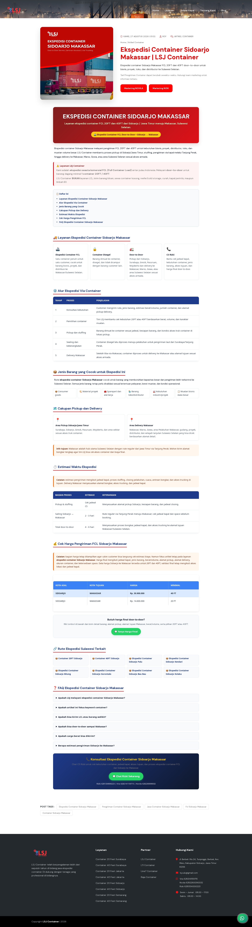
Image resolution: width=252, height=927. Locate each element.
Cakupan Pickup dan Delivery (74, 210)
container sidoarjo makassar (56, 813)
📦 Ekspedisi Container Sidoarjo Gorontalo (103, 672)
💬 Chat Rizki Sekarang (126, 776)
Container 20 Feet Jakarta (110, 871)
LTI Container (148, 865)
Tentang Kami (208, 10)
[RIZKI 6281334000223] (227, 905)
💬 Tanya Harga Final (126, 631)
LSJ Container (148, 859)
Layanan (169, 10)
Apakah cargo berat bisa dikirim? (76, 735)
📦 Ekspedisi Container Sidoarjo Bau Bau (140, 672)
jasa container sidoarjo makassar (163, 806)
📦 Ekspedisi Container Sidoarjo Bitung (66, 672)
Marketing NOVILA (133, 88)
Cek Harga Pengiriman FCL (72, 218)
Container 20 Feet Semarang (111, 895)
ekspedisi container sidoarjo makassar (77, 806)
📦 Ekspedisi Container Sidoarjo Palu (140, 660)
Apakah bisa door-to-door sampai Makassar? (82, 726)
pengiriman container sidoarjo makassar (121, 806)
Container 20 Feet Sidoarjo (110, 883)
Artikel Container (183, 36)
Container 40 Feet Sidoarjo (110, 889)
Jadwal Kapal (187, 10)
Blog (223, 10)
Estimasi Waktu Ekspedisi (72, 214)
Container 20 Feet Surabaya (111, 859)
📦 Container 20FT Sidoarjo (68, 658)
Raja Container (148, 877)
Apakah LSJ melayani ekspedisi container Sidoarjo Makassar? (91, 697)
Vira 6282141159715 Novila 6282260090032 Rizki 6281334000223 (191, 882)
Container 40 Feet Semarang (111, 901)
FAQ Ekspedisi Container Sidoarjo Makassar (81, 222)
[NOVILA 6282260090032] (227, 892)
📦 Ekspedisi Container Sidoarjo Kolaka (177, 672)
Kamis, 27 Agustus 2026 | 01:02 (139, 36)
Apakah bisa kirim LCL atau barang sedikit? (82, 716)
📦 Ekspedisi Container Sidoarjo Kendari (177, 660)
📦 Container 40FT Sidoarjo (105, 658)
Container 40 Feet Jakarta (110, 877)
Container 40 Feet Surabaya (111, 865)
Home (156, 10)
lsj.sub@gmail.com (189, 873)
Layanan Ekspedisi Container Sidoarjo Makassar (83, 198)
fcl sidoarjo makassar (196, 806)
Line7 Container (149, 871)
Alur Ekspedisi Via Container (73, 202)
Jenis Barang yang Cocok (71, 206)
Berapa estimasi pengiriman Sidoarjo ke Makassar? (86, 745)
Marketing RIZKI (161, 88)
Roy (164, 36)
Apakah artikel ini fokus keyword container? (82, 707)
